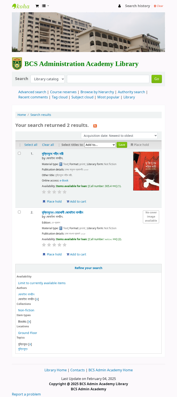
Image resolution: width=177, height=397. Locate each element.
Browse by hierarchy (97, 92)
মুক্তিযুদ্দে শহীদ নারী (52, 153)
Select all (30, 145)
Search (21, 79)
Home (21, 115)
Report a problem (26, 394)
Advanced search (32, 92)
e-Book (64, 181)
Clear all (48, 145)
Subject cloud (82, 97)
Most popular (108, 97)
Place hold (54, 201)
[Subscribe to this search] (95, 125)
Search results (40, 115)
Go (156, 79)
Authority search (131, 92)
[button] (37, 6)
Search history (137, 6)
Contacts (77, 370)
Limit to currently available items (42, 283)
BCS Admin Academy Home (110, 370)
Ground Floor (27, 333)
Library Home (56, 370)
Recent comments (33, 97)
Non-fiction (26, 310)
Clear (159, 6)
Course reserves (63, 92)
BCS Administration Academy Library (81, 64)
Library (129, 97)
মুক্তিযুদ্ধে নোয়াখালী (62, 212)
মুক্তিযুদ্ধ (22, 349)
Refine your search (88, 268)
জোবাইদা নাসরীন (26, 294)
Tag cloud (60, 97)
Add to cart (77, 201)
